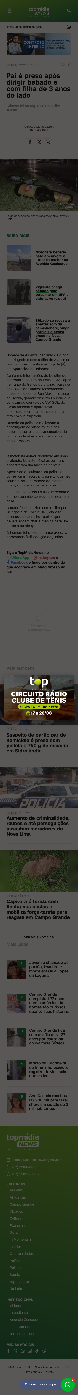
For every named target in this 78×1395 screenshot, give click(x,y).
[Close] (74, 675)
